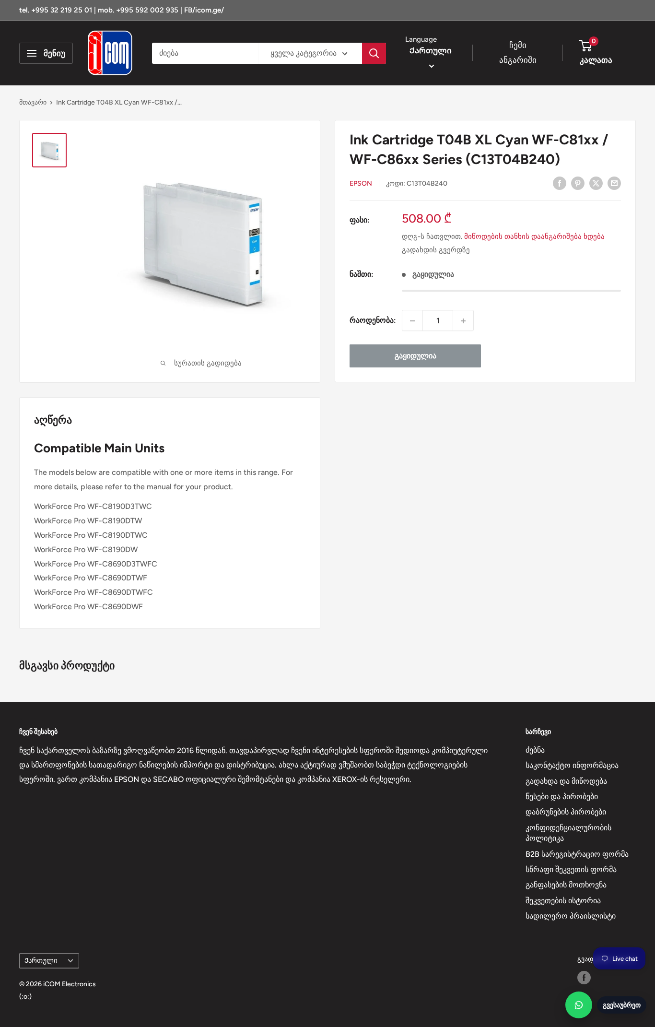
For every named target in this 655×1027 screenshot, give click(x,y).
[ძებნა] (374, 53)
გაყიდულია (415, 356)
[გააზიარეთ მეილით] (614, 183)
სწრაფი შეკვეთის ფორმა (571, 869)
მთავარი (33, 102)
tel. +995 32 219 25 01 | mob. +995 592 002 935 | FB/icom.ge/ (121, 10)
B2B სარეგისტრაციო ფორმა (577, 854)
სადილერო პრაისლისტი (571, 916)
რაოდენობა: (373, 320)
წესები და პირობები (562, 796)
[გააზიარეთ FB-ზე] (559, 183)
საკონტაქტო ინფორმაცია (572, 765)
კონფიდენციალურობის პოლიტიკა (568, 833)
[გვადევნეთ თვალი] (584, 977)
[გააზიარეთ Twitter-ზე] (596, 183)
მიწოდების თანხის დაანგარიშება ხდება (534, 236)
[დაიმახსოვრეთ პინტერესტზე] (578, 183)
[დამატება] (463, 321)
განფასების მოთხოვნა (566, 884)
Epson (361, 183)
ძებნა (535, 750)
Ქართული (41, 960)
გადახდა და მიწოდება (566, 781)
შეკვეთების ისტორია (563, 900)
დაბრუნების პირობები (566, 811)
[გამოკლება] (412, 321)
